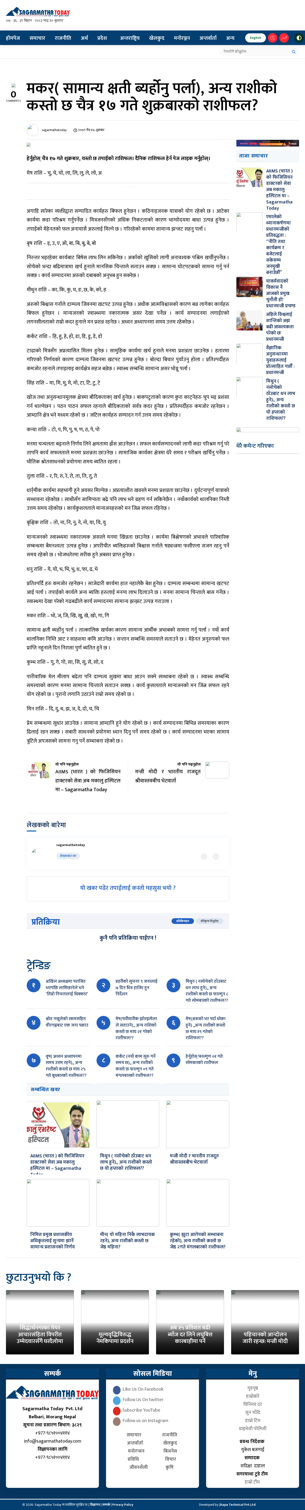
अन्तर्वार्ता (208, 38)
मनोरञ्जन (182, 38)
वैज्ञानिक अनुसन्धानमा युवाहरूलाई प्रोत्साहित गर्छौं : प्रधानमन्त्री (280, 360)
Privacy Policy (122, 1504)
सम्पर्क (106, 1504)
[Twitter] (204, 856)
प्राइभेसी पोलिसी (252, 1429)
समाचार (37, 38)
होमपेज (13, 38)
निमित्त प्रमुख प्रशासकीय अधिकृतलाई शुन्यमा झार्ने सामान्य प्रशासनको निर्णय (52, 1241)
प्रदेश (102, 38)
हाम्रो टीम (253, 1482)
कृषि (171, 1467)
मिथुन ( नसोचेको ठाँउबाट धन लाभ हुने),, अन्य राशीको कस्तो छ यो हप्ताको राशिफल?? (126, 1162)
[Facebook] (216, 856)
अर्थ (84, 38)
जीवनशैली (138, 1467)
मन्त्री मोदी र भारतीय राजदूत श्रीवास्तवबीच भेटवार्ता (194, 1159)
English (255, 38)
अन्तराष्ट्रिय (130, 38)
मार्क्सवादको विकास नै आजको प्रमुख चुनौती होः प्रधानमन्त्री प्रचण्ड (280, 293)
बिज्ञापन (95, 1504)
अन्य (230, 38)
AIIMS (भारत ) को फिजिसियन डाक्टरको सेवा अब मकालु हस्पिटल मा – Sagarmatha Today (57, 1165)
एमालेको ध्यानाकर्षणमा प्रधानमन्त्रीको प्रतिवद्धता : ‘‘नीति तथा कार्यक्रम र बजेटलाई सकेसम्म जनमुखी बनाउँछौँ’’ (278, 245)
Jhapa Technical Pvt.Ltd (237, 1504)
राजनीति (63, 38)
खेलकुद (156, 38)
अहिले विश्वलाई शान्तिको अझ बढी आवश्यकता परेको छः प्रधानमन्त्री (280, 326)
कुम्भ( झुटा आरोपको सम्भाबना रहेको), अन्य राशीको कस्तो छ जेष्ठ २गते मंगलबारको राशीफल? (197, 1241)
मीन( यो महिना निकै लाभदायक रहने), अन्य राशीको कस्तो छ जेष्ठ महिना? (127, 1241)
